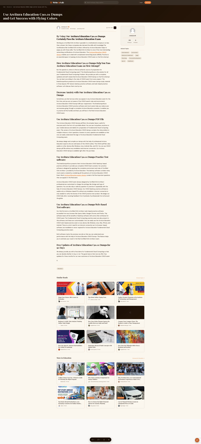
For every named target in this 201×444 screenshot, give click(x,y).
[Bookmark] (104, 439)
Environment (135, 52)
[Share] (109, 439)
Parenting (124, 58)
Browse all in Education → (138, 358)
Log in (141, 2)
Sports (123, 61)
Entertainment (125, 52)
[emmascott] (58, 28)
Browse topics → (140, 278)
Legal (137, 55)
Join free (148, 2)
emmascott (64, 27)
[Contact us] (197, 440)
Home (4, 7)
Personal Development (135, 58)
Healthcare (130, 61)
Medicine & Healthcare (127, 55)
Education (9, 7)
